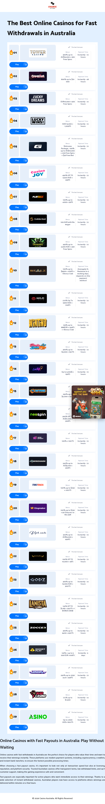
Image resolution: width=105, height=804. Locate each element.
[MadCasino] (38, 694)
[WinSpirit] (38, 438)
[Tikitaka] (38, 484)
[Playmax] (38, 196)
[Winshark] (38, 461)
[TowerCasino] (38, 52)
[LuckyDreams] (38, 98)
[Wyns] (38, 391)
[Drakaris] (38, 242)
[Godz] (38, 579)
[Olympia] (38, 556)
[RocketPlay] (38, 650)
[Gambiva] (38, 76)
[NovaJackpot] (38, 672)
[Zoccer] (38, 627)
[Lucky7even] (38, 368)
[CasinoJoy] (38, 173)
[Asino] (38, 716)
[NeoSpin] (38, 414)
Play (17, 64)
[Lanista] (38, 604)
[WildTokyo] (38, 298)
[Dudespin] (38, 346)
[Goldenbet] (38, 219)
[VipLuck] (38, 532)
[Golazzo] (38, 146)
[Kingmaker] (38, 508)
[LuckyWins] (38, 120)
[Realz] (38, 270)
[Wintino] (38, 323)
